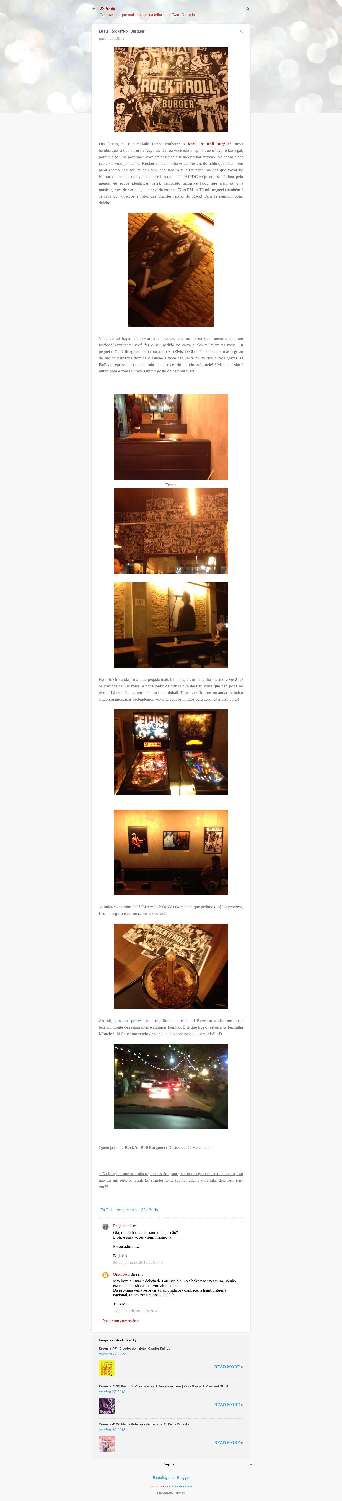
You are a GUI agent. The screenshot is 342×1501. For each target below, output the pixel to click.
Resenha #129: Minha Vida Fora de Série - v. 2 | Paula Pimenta (144, 1424)
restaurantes (126, 1210)
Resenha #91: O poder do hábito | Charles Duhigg (134, 1348)
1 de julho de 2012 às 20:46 (136, 1311)
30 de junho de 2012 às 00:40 (138, 1262)
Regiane (119, 1226)
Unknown (121, 1274)
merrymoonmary (183, 1485)
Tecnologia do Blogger (171, 1477)
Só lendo (107, 8)
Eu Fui (106, 1210)
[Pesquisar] (248, 9)
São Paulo (149, 1210)
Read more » (228, 1367)
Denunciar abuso (171, 1493)
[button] (241, 31)
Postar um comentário (120, 1321)
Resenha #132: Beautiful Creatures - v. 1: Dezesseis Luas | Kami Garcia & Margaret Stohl (163, 1386)
